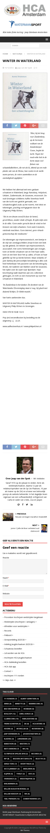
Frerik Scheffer (12, 724)
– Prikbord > (8, 635)
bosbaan (29, 709)
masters (25, 744)
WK (27, 794)
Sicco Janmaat (11, 769)
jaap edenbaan (12, 734)
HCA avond (39, 724)
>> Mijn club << (9, 680)
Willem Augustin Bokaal (16, 789)
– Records (7, 630)
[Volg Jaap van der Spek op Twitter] (26, 504)
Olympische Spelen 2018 (16, 754)
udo (31, 774)
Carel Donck (26, 714)
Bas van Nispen (12, 709)
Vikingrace (10, 779)
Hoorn (8, 729)
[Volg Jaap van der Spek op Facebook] (21, 504)
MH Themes (25, 830)
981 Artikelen (39, 478)
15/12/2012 (9, 68)
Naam (5, 578)
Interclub (22, 729)
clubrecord (11, 719)
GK (26, 724)
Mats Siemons (11, 749)
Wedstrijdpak (27, 779)
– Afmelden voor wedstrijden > (16, 626)
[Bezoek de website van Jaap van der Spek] (18, 504)
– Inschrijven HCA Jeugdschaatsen (17, 657)
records (36, 754)
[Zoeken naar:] (25, 45)
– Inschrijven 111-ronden (13, 675)
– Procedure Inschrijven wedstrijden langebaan (23, 617)
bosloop (9, 714)
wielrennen (10, 784)
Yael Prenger (11, 799)
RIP (6, 759)
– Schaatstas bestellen (12, 648)
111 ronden (10, 699)
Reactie (6, 557)
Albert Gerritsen (30, 699)
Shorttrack (27, 764)
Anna (7, 704)
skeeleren (29, 769)
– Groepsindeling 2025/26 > (14, 639)
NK (25, 749)
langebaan (24, 739)
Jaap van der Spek (24, 68)
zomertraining (32, 799)
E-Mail (5, 585)
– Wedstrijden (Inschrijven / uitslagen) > (20, 622)
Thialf (20, 774)
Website (6, 593)
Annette (20, 704)
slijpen (8, 774)
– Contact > (8, 671)
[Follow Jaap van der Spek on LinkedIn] (31, 504)
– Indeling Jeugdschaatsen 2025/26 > (18, 644)
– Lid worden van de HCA (13, 653)
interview (37, 729)
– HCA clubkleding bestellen (14, 662)
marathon (10, 744)
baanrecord (36, 704)
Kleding (9, 739)
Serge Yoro (10, 764)
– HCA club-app (9, 666)
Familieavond (29, 719)
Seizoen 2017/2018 (22, 759)
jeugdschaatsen (31, 734)
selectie (40, 759)
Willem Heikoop (12, 794)
